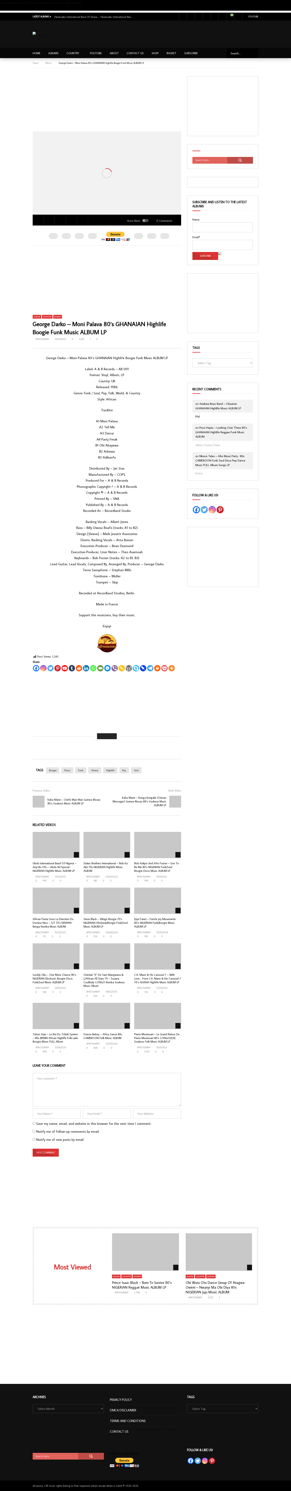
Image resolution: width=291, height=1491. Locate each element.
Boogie (52, 770)
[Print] (157, 668)
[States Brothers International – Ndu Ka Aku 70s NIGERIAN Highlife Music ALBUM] (107, 845)
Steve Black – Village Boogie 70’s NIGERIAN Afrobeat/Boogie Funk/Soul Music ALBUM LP (106, 922)
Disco (67, 770)
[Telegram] (150, 668)
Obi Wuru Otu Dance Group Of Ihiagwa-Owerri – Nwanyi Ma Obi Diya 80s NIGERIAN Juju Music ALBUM (216, 1287)
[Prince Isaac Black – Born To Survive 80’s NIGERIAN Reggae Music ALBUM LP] (145, 1252)
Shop (155, 53)
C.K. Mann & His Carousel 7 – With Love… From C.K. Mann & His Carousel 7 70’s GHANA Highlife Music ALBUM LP (157, 978)
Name (196, 219)
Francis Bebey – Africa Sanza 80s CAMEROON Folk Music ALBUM (103, 1036)
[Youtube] (199, 17)
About (114, 53)
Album (48, 62)
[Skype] (136, 668)
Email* (196, 237)
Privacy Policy (121, 1400)
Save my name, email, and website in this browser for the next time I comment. (93, 1123)
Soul (136, 770)
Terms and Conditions (128, 1421)
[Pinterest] (57, 668)
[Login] (238, 17)
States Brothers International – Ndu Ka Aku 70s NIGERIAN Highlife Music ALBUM (106, 867)
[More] (171, 668)
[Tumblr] (72, 668)
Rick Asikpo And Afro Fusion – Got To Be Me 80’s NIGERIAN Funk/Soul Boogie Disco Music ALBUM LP (156, 867)
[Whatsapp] (93, 668)
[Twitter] (191, 17)
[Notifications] (222, 17)
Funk (80, 770)
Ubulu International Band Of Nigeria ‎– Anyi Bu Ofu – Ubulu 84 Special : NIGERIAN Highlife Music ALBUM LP (54, 867)
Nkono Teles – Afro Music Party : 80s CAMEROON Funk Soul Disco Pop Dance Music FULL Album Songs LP (220, 460)
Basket (171, 53)
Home (36, 53)
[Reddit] (79, 668)
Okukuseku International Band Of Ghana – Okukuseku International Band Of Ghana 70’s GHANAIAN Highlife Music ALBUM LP (93, 16)
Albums (53, 53)
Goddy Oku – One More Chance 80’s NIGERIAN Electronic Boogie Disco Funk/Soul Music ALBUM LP (54, 978)
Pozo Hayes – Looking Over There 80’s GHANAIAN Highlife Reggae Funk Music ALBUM (221, 432)
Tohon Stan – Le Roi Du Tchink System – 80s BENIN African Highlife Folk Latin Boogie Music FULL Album (55, 1038)
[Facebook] (183, 17)
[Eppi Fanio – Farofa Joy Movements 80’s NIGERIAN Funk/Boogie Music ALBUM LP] (157, 901)
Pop (124, 770)
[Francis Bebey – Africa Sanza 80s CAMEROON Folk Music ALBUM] (107, 1016)
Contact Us (135, 53)
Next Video (174, 790)
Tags (196, 348)
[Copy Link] (122, 668)
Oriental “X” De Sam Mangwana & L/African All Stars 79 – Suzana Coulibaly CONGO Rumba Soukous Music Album (104, 980)
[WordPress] (129, 668)
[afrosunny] (40, 34)
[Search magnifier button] (240, 160)
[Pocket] (164, 668)
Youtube (253, 16)
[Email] (100, 668)
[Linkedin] (86, 668)
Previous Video (41, 790)
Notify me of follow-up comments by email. (67, 1131)
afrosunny (42, 339)
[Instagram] (207, 17)
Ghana (57, 316)
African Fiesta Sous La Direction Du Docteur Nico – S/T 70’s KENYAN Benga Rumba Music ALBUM (53, 922)
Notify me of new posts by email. (60, 1139)
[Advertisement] (186, 33)
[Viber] (114, 668)
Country (73, 53)
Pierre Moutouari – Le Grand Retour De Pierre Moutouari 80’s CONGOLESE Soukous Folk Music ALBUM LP (157, 1038)
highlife (110, 770)
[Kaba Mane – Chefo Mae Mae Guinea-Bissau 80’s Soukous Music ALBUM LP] (39, 802)
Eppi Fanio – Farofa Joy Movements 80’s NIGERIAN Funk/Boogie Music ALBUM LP (155, 922)
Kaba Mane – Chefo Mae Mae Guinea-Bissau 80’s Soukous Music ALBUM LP (74, 801)
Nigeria (137, 1276)
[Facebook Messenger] (107, 668)
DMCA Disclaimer (123, 1410)
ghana (94, 770)
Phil (197, 416)
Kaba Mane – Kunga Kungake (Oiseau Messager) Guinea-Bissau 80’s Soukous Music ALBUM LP (139, 801)
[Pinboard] (143, 668)
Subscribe (6, 8)
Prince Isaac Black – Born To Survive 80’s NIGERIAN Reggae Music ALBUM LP (142, 1285)
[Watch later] (215, 17)
